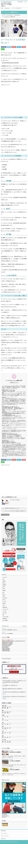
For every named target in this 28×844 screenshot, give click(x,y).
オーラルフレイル (7, 8)
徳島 (7, 737)
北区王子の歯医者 (5, 646)
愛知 (7, 724)
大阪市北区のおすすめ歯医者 (6, 644)
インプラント (5, 577)
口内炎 (4, 586)
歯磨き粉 (4, 603)
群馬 (7, 711)
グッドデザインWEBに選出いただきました (9, 629)
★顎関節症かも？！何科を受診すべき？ (10, 685)
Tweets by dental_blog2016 (6, 658)
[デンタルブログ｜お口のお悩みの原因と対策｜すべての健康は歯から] (6, 4)
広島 (2, 732)
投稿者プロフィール (14, 382)
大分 (10, 741)
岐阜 (2, 724)
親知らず (4, 582)
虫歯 (3, 592)
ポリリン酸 (4, 612)
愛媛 (2, 737)
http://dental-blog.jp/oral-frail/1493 (10, 62)
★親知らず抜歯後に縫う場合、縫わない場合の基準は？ (13, 688)
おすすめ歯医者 (5, 620)
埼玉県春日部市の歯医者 (6, 650)
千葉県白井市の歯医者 (5, 647)
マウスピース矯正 (5, 616)
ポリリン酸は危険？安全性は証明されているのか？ (11, 508)
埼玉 (10, 711)
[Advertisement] (14, 101)
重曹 (3, 614)
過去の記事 (24, 626)
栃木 (5, 711)
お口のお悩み (5, 597)
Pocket (23, 46)
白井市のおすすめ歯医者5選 (14, 769)
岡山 (5, 732)
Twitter (9, 46)
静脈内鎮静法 (5, 618)
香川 (5, 737)
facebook (22, 1)
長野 (7, 716)
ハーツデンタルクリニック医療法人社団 (9, 16)
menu (25, 1)
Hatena (19, 46)
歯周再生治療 (5, 607)
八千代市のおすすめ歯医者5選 (15, 760)
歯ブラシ (4, 599)
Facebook (4, 46)
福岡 (2, 741)
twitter (20, 1)
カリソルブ (4, 601)
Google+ (13, 46)
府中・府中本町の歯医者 (6, 645)
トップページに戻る (5, 514)
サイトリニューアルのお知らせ (7, 633)
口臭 (3, 579)
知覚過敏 (4, 590)
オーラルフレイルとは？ (15, 499)
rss (18, 1)
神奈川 (8, 712)
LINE (3, 49)
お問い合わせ (3, 838)
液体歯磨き (4, 584)
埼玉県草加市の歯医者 (5, 649)
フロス (4, 605)
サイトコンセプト (4, 833)
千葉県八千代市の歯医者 (6, 648)
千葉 (2, 712)
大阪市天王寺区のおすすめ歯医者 (7, 643)
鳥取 (10, 732)
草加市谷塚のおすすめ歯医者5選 (15, 752)
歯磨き (4, 588)
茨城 (2, 711)
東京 (5, 712)
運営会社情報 (3, 830)
